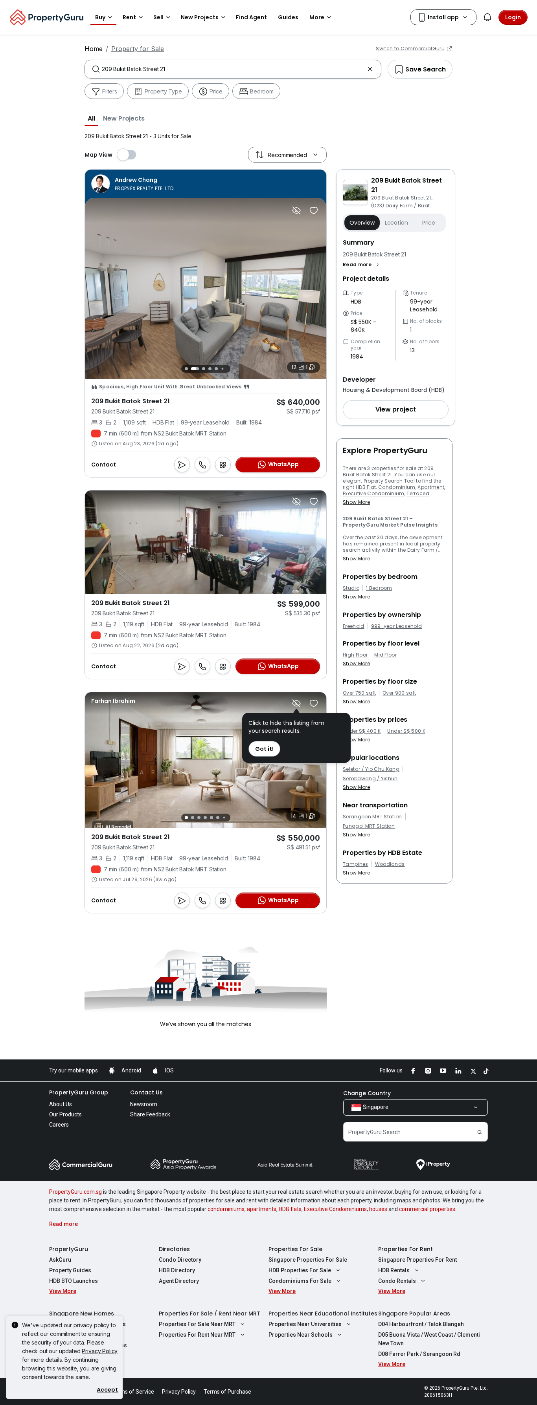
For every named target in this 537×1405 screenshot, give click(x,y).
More (316, 17)
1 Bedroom (379, 588)
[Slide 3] (203, 368)
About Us (60, 1104)
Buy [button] (100, 17)
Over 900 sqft (399, 693)
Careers (59, 1124)
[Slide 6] (222, 369)
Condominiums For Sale (299, 1281)
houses (378, 1209)
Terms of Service (133, 1392)
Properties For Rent (405, 1249)
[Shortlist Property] (313, 210)
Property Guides (70, 1270)
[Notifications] (487, 17)
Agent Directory (179, 1281)
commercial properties (427, 1209)
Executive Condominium (374, 493)
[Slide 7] (229, 369)
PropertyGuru (68, 1249)
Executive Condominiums (335, 1209)
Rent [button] (129, 17)
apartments (261, 1209)
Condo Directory (180, 1260)
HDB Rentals (394, 1270)
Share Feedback (150, 1114)
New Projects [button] (200, 17)
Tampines (355, 864)
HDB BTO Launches (73, 1281)
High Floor (355, 655)
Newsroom (143, 1104)
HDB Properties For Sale (299, 1270)
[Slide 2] (195, 368)
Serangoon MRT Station (372, 817)
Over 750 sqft (359, 693)
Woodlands (390, 864)
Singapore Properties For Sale (307, 1260)
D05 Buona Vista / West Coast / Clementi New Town (429, 1339)
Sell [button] (158, 17)
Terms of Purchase (227, 1392)
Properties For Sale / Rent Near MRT (209, 1313)
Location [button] (396, 223)
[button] (91, 118)
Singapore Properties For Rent (417, 1260)
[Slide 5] (216, 368)
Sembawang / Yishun (370, 779)
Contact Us (146, 1092)
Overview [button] (362, 223)
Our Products (65, 1114)
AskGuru (60, 1260)
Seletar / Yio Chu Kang (371, 769)
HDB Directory (177, 1270)
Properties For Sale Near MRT (197, 1324)
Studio (351, 588)
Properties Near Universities (305, 1324)
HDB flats (290, 1209)
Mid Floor (385, 655)
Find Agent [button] (251, 17)
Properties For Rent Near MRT (197, 1335)
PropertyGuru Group (78, 1092)
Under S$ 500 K (406, 731)
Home (94, 49)
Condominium (397, 487)
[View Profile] (133, 183)
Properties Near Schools (300, 1335)
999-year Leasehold (396, 626)
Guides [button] (288, 17)
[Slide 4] (209, 368)
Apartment (430, 487)
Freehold (353, 626)
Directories (174, 1249)
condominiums (226, 1209)
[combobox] (233, 69)
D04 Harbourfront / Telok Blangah (421, 1324)
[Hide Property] (296, 210)
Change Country (367, 1093)
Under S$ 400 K (362, 731)
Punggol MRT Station (369, 826)
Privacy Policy (100, 1351)
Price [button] (428, 223)
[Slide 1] (186, 368)
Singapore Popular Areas (414, 1313)
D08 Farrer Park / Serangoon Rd (419, 1354)
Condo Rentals (397, 1281)
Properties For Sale (295, 1249)
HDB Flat (366, 487)
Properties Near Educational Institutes (322, 1313)
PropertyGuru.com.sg (75, 1192)
